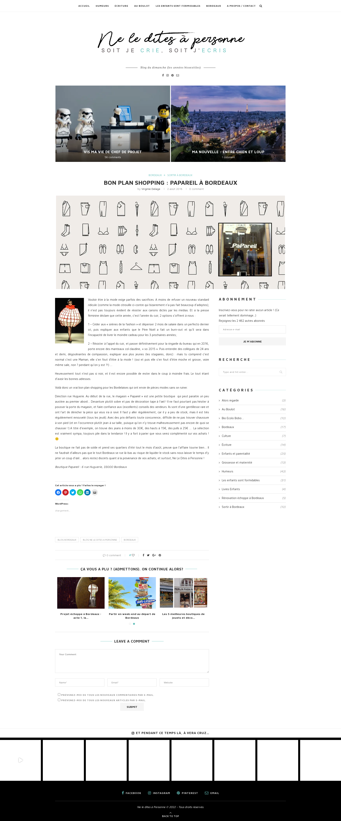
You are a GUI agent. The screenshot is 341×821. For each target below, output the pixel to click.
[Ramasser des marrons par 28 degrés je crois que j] (106, 760)
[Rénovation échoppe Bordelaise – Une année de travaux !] (95, 593)
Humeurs (102, 5)
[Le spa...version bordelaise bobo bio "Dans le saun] (191, 760)
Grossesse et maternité (254, 462)
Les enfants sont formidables (178, 5)
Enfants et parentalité (254, 453)
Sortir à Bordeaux (179, 175)
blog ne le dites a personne (100, 539)
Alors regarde (254, 400)
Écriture (121, 5)
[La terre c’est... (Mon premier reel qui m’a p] (20, 760)
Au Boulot (142, 5)
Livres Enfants (254, 489)
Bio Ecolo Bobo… (254, 418)
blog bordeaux (67, 539)
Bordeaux (213, 5)
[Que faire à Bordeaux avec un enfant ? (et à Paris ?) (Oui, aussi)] (147, 593)
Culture (254, 436)
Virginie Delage (150, 188)
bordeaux (130, 539)
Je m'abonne (252, 341)
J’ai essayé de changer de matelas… (113, 152)
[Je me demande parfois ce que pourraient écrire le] (149, 760)
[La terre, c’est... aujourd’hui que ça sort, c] (63, 760)
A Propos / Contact (241, 5)
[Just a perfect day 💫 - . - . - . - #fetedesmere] (234, 760)
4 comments (228, 157)
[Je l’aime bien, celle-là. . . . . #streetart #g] (277, 760)
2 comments (113, 157)
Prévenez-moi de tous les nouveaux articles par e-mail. (103, 700)
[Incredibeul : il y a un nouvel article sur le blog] (320, 760)
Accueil (84, 5)
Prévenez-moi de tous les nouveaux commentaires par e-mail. (107, 694)
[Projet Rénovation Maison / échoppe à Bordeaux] (198, 593)
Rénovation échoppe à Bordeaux (254, 498)
